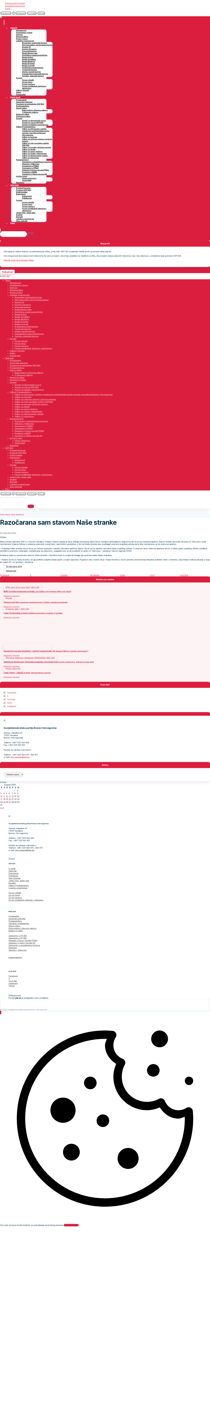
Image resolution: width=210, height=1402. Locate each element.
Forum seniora (15, 897)
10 (1, 796)
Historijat (13, 871)
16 (18, 796)
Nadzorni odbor (16, 931)
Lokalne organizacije (18, 888)
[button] (5, 13)
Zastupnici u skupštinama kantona (24, 945)
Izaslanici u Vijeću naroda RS (22, 943)
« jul (2, 808)
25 (4, 802)
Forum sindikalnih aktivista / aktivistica (26, 900)
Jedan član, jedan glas (19, 880)
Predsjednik (14, 916)
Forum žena (14, 895)
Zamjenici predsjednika (19, 923)
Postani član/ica (15, 957)
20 (10, 799)
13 (10, 796)
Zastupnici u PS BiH (18, 935)
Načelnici (13, 948)
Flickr (9, 703)
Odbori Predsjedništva (19, 885)
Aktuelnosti (11, 571)
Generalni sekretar (17, 918)
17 (1, 799)
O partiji (12, 868)
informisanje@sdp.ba (19, 757)
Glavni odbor (14, 926)
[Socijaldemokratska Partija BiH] (5, 17)
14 (13, 796)
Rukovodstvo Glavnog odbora (22, 928)
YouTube (11, 699)
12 (7, 796)
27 (10, 802)
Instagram (11, 706)
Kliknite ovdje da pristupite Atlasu (19, 260)
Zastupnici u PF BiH (18, 938)
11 (4, 796)
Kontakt (12, 883)
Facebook (11, 692)
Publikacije (13, 876)
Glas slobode (14, 878)
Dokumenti (13, 873)
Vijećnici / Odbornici (18, 950)
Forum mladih (15, 893)
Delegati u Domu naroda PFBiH (23, 940)
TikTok (12, 986)
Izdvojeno (16, 596)
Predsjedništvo (15, 921)
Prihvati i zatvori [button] (71, 1225)
